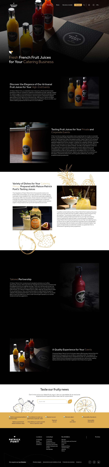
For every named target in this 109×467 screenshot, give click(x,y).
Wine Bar (64, 439)
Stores (63, 451)
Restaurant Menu (66, 446)
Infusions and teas (50, 443)
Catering (64, 449)
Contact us (39, 444)
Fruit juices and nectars (52, 444)
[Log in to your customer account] (93, 5)
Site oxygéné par (17, 462)
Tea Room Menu (65, 447)
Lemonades (49, 439)
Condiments (49, 441)
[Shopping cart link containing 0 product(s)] (89, 5)
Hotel (63, 444)
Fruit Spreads (49, 449)
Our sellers (39, 443)
